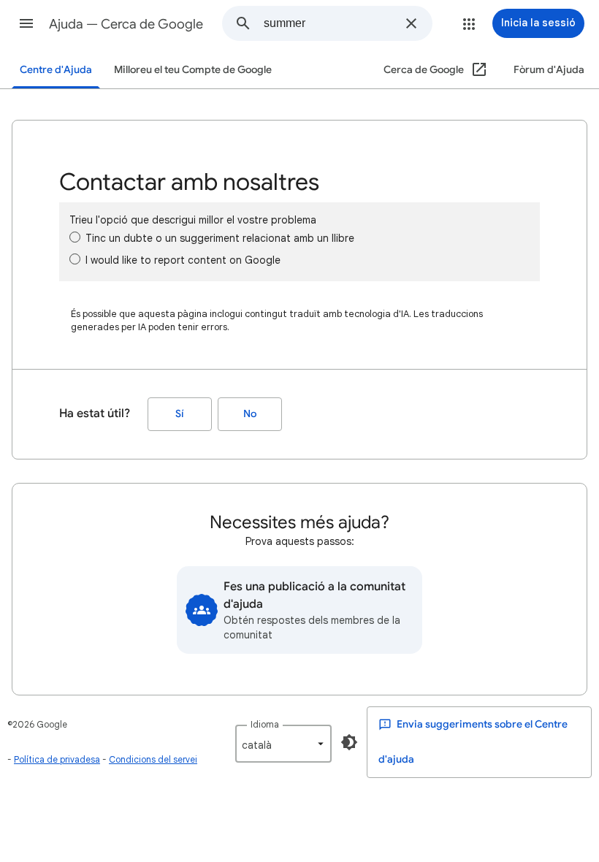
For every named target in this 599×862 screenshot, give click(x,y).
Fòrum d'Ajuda (549, 70)
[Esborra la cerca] (411, 23)
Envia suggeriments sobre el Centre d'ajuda (473, 742)
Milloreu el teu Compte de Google (193, 70)
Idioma (265, 724)
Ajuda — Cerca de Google (126, 24)
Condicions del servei (153, 759)
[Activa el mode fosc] (349, 742)
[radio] (74, 237)
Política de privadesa (57, 759)
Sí (179, 414)
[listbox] (283, 744)
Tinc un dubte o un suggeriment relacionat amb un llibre (219, 238)
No (249, 414)
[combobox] (330, 23)
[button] (26, 23)
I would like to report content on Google (183, 260)
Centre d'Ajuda (56, 70)
